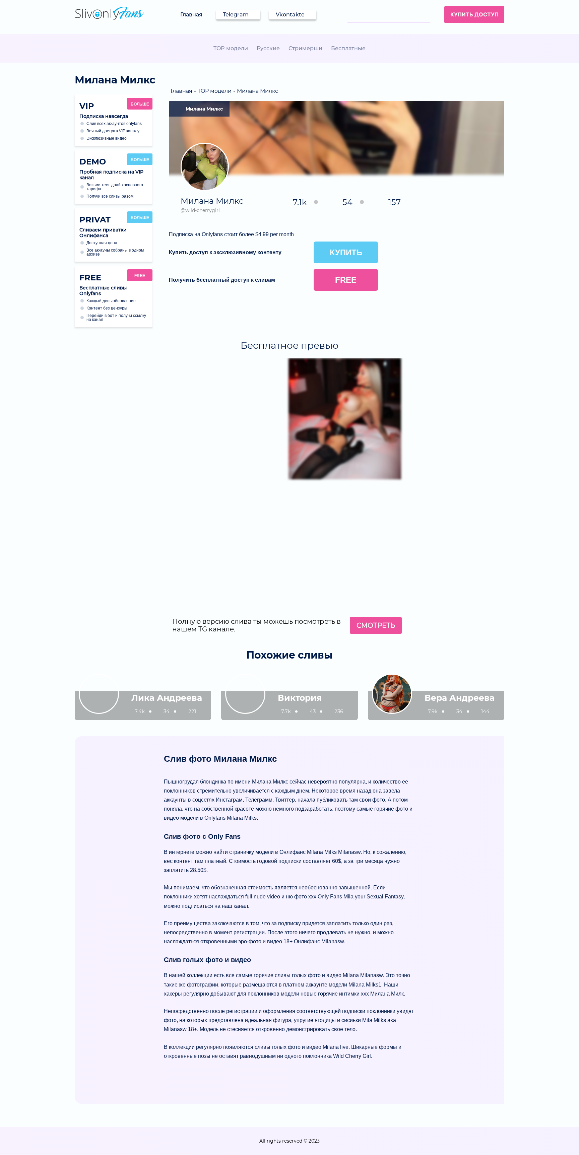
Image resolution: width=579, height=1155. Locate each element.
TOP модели (230, 48)
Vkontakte (290, 14)
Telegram (236, 14)
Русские (268, 48)
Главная (191, 14)
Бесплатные (348, 48)
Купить (346, 252)
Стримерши (305, 48)
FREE (139, 275)
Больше (140, 104)
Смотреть (376, 625)
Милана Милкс (204, 109)
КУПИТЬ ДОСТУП (474, 14)
